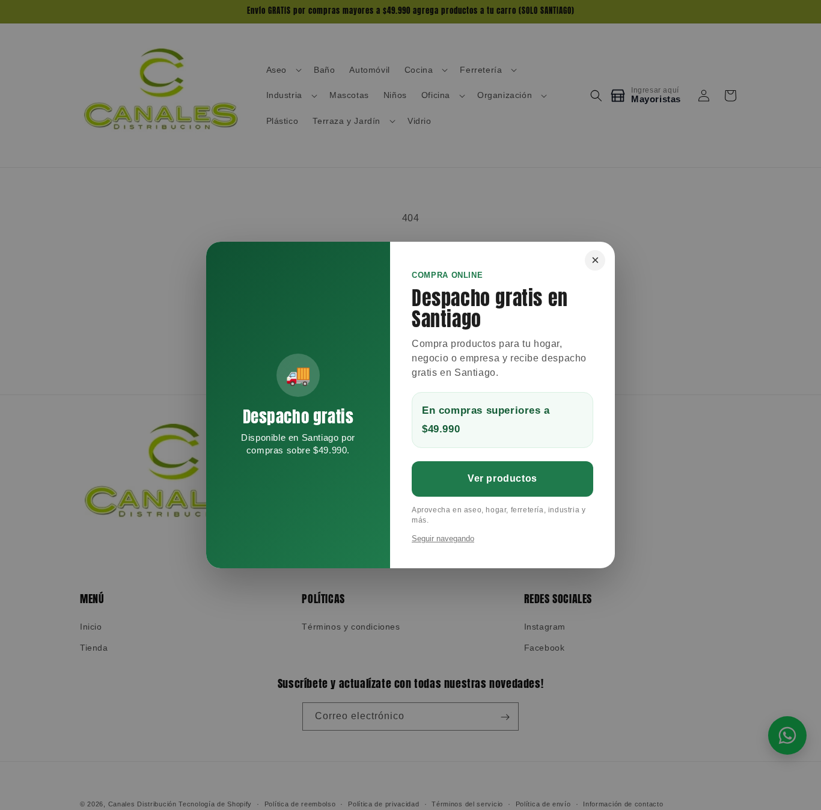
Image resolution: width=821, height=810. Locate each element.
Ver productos (502, 478)
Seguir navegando (443, 538)
